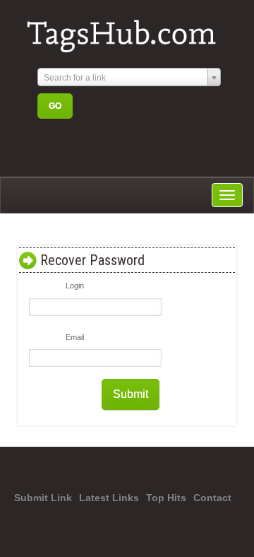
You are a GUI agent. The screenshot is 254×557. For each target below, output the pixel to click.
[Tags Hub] (126, 30)
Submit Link (43, 497)
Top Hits (166, 497)
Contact (212, 497)
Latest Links (109, 497)
